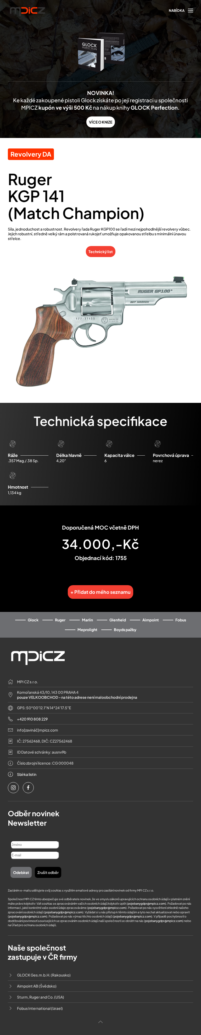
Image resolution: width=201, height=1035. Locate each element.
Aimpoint (150, 619)
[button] (181, 10)
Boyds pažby (125, 629)
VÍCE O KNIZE (100, 122)
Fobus (180, 619)
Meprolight (87, 629)
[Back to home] (27, 10)
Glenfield (117, 619)
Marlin (87, 619)
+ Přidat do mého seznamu (100, 592)
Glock (33, 619)
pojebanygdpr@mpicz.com (146, 903)
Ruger (60, 619)
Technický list (100, 251)
